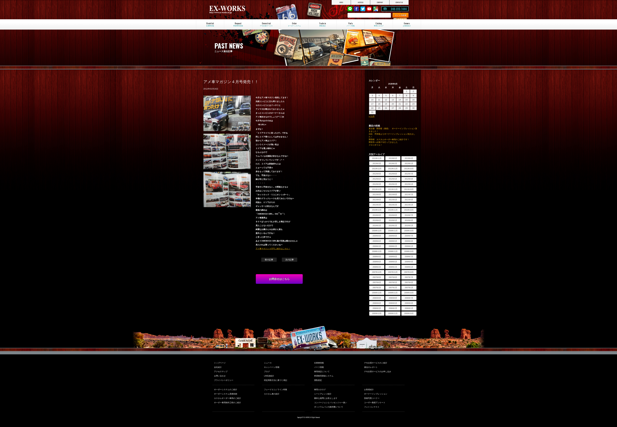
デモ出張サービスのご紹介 (375, 363)
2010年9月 (377, 215)
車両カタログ (320, 389)
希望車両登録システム (323, 376)
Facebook (356, 8)
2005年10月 (409, 313)
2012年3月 (377, 184)
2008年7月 (409, 256)
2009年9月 (377, 236)
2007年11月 (393, 272)
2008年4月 (409, 262)
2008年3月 (377, 267)
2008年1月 (409, 267)
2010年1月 (409, 225)
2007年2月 (393, 287)
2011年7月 (409, 194)
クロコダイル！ (375, 145)
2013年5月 (393, 158)
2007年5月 (393, 282)
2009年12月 (376, 231)
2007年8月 (393, 277)
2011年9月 (377, 194)
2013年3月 (377, 163)
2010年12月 (376, 210)
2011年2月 (393, 205)
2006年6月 (377, 303)
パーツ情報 (319, 367)
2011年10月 (409, 189)
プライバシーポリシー (223, 380)
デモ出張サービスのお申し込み (377, 371)
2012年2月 (393, 184)
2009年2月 (393, 246)
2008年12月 (376, 251)
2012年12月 (376, 169)
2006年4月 (409, 303)
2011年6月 (377, 200)
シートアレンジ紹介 (322, 394)
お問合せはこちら (279, 279)
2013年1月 (409, 163)
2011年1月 (409, 205)
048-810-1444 (399, 9)
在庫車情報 (319, 363)
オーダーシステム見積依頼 (225, 394)
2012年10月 (409, 169)
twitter (362, 8)
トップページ (220, 363)
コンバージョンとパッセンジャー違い (330, 402)
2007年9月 (377, 277)
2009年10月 (409, 231)
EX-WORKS (238, 9)
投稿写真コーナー (372, 398)
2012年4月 (409, 179)
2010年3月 (377, 225)
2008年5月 (393, 262)
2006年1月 (409, 308)
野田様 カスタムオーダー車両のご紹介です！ (389, 139)
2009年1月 (409, 246)
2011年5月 (393, 200)
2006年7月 (409, 298)
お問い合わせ (220, 376)
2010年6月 (377, 220)
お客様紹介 (369, 389)
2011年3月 (377, 205)
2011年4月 (409, 200)
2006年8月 (393, 298)
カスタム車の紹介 (271, 394)
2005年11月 (393, 313)
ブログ (267, 371)
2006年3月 (377, 308)
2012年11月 (393, 169)
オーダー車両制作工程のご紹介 (227, 402)
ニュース (268, 363)
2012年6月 (377, 179)
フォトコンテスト (372, 407)
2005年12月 (376, 313)
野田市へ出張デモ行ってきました (383, 142)
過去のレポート (371, 367)
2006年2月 (393, 308)
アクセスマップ (221, 371)
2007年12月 (376, 272)
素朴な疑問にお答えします (325, 398)
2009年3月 (377, 246)
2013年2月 (393, 163)
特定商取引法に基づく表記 (275, 380)
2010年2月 (393, 225)
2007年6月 (377, 282)
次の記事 (289, 259)
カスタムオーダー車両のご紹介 (227, 398)
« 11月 (372, 116)
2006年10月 (409, 293)
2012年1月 (409, 184)
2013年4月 (409, 158)
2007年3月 (377, 287)
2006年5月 (393, 303)
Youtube (369, 8)
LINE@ (350, 8)
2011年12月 (376, 189)
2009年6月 (377, 241)
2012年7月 (409, 174)
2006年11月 (393, 293)
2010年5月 (393, 220)
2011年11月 (393, 189)
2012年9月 (377, 174)
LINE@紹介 (269, 376)
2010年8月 (393, 215)
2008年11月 (393, 251)
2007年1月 (409, 287)
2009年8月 (393, 236)
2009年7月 (409, 236)
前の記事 (269, 259)
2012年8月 (393, 174)
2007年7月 (409, 277)
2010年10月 (409, 210)
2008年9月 (377, 256)
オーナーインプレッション (375, 394)
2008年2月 (393, 267)
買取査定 (318, 380)
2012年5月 (393, 179)
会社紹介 (218, 367)
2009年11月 (393, 231)
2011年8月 (393, 194)
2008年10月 (409, 251)
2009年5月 (393, 241)
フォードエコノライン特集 (275, 389)
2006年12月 (376, 293)
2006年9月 (377, 298)
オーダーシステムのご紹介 (225, 389)
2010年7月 (409, 215)
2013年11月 (376, 158)
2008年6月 (377, 262)
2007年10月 (409, 272)
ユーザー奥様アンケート (374, 402)
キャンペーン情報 (271, 367)
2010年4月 (409, 220)
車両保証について (322, 371)
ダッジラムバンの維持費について (328, 407)
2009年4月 (409, 241)
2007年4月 (409, 282)
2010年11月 (393, 210)
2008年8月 (393, 256)
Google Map (375, 8)
